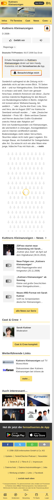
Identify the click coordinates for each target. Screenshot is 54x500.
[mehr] (39, 146)
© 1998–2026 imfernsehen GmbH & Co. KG (26, 450)
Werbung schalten (17, 473)
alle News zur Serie (26, 311)
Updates (8, 456)
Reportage (8, 47)
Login (47, 498)
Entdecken (15, 498)
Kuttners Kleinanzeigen (16, 3)
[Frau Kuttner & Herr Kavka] (38, 415)
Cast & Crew (10, 319)
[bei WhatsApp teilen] (32, 445)
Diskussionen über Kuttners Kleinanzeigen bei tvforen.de (30, 370)
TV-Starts (36, 498)
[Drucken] (44, 445)
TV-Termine (16, 20)
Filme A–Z (26, 462)
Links (30, 473)
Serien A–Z (14, 462)
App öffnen (39, 3)
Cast (27, 20)
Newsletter (42, 456)
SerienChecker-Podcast (25, 456)
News (5, 498)
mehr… (26, 378)
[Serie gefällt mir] (16, 40)
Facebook (39, 473)
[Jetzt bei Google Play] (16, 435)
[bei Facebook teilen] (7, 445)
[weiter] (49, 21)
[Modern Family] (13, 400)
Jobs (45, 467)
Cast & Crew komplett (26, 344)
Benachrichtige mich (28, 73)
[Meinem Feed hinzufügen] (47, 28)
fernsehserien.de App (36, 427)
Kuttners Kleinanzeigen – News (23, 237)
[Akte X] (13, 415)
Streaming (26, 498)
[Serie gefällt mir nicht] (41, 40)
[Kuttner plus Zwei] (38, 400)
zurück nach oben (26, 478)
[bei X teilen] (20, 445)
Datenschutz (10, 467)
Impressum (38, 462)
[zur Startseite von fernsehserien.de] (4, 3)
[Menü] (48, 3)
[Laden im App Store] (37, 435)
